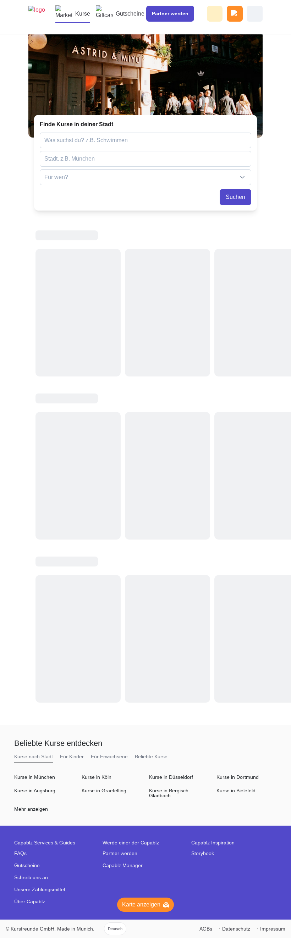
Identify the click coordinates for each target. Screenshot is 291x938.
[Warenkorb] (235, 14)
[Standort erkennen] (245, 158)
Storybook (202, 853)
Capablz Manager (123, 865)
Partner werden (120, 853)
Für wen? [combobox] (56, 177)
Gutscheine (130, 14)
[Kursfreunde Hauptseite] (41, 17)
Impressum (272, 929)
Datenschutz (236, 929)
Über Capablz (29, 901)
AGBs (205, 929)
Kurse (82, 14)
